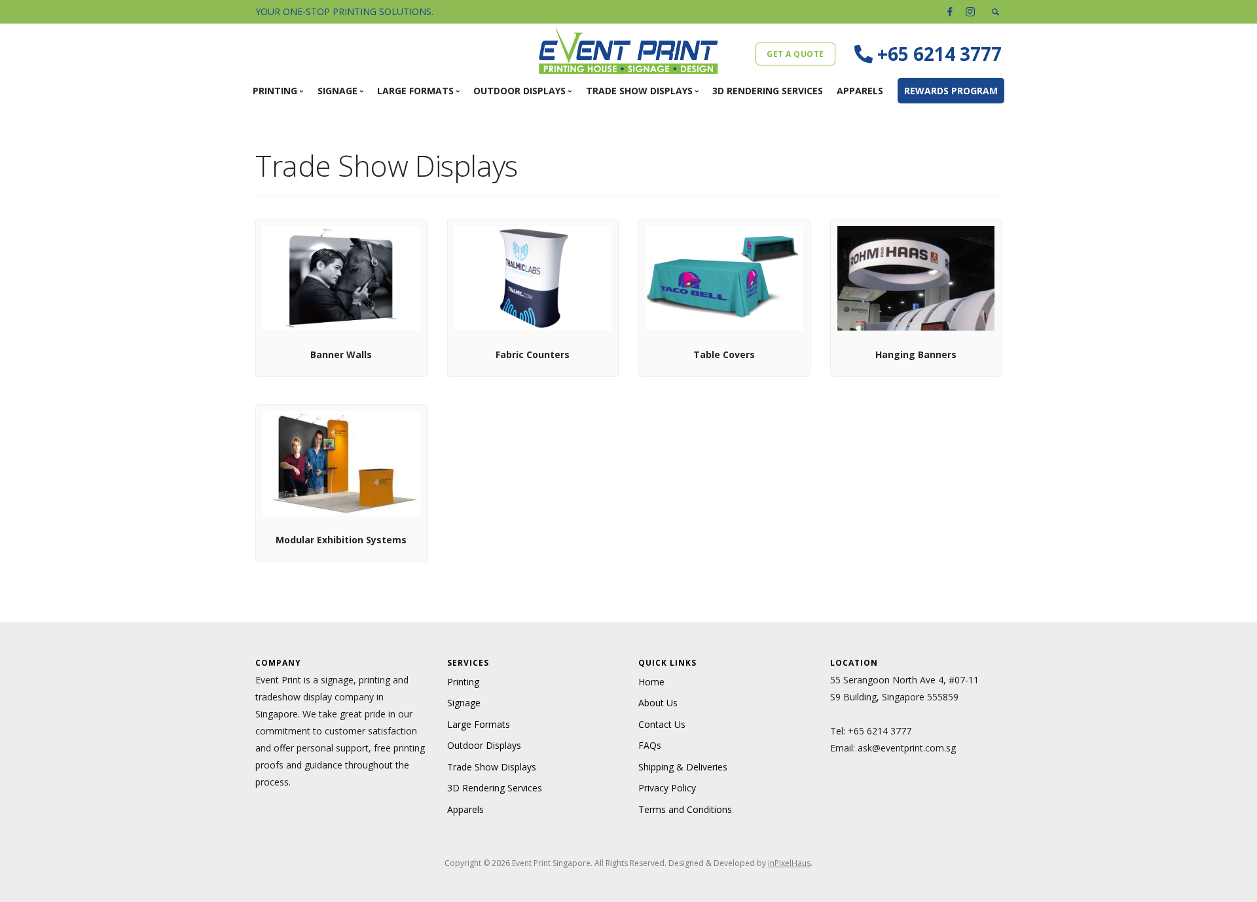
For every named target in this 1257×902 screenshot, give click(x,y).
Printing (463, 682)
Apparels (860, 90)
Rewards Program (951, 90)
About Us (658, 702)
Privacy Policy (667, 788)
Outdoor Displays (484, 745)
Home (651, 682)
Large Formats (478, 724)
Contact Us (661, 724)
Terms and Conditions (685, 809)
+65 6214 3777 (879, 731)
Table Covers (724, 354)
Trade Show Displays (491, 767)
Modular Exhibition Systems (341, 539)
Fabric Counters (533, 354)
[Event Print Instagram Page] (970, 11)
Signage (464, 702)
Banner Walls (341, 354)
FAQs (649, 745)
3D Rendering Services (767, 90)
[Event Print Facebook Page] (950, 11)
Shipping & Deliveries (682, 767)
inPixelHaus (789, 863)
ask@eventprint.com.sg (907, 748)
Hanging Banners (915, 354)
